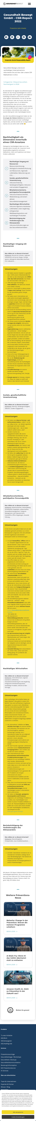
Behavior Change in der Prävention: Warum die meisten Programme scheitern (17, 923)
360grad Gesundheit (20, 82)
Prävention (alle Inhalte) (18, 28)
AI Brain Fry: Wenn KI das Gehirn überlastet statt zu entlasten (16, 958)
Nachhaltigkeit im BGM (11, 84)
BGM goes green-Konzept (15, 811)
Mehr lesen (11, 931)
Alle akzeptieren (18, 1112)
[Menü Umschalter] (29, 3)
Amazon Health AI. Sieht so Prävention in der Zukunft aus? (18, 991)
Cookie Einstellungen (18, 1117)
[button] (6, 37)
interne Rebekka (18, 611)
